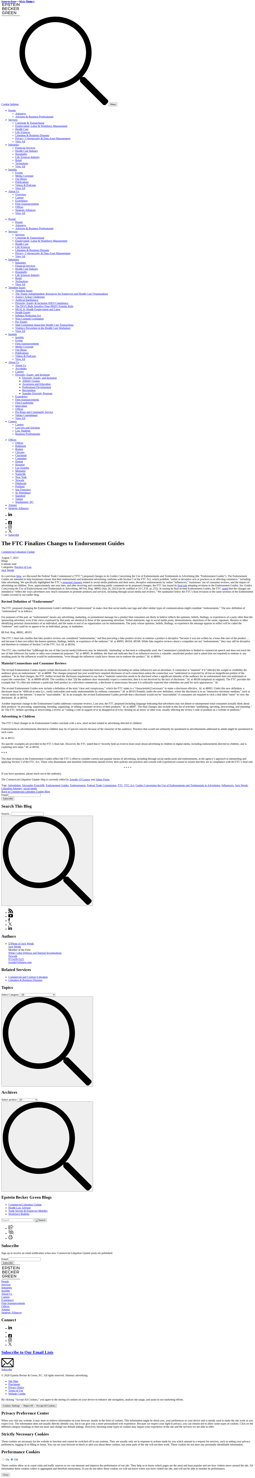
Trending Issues (17, 287)
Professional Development (36, 387)
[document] (127, 1444)
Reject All (28, 1405)
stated (225, 588)
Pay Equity (21, 321)
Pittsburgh (20, 483)
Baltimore (20, 446)
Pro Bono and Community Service (34, 412)
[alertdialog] (127, 1444)
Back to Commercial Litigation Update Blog (25, 791)
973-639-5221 (16, 959)
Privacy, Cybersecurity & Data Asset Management (42, 138)
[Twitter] (10, 531)
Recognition (29, 390)
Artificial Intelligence (26, 300)
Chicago (19, 452)
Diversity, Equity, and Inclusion (32, 374)
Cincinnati (21, 455)
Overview (20, 194)
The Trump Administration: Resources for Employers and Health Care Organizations (61, 293)
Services (13, 119)
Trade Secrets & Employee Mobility (28, 1210)
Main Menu (25, 1)
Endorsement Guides (57, 785)
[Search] (64, 104)
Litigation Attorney (11, 788)
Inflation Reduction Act (28, 315)
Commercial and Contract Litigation (28, 977)
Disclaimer (14, 1384)
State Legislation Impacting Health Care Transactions (44, 324)
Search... (6, 813)
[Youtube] (10, 519)
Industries (13, 144)
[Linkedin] (10, 515)
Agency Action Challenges (30, 296)
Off (16, 1459)
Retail (18, 160)
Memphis (20, 470)
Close (5, 1475)
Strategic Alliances (25, 210)
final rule (182, 585)
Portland (19, 486)
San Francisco (23, 489)
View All (20, 141)
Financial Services (25, 147)
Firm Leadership (24, 402)
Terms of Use (15, 1390)
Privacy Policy (16, 1387)
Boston (19, 449)
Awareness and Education (36, 384)
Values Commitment (26, 415)
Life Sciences (22, 132)
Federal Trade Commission (101, 785)
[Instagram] (10, 527)
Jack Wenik (7, 570)
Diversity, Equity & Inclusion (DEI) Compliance (41, 303)
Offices (19, 206)
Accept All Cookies (46, 1405)
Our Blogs (21, 178)
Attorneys (20, 113)
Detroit (19, 461)
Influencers (228, 785)
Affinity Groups (31, 380)
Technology (21, 163)
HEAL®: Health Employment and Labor (37, 309)
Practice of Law (23, 567)
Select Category (10, 994)
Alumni (12, 505)
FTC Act (129, 785)
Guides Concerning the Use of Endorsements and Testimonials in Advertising (177, 785)
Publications (22, 182)
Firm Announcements (27, 203)
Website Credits (17, 1393)
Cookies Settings (11, 1405)
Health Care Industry (26, 150)
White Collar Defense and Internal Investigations (35, 952)
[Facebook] (10, 523)
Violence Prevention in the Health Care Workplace (43, 328)
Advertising (14, 785)
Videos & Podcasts (25, 185)
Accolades (21, 368)
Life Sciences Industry (27, 157)
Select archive (9, 1099)
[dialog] (127, 1403)
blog (18, 576)
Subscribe (13, 534)
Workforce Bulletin (18, 1213)
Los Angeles (22, 467)
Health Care (21, 129)
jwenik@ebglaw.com (20, 962)
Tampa (19, 498)
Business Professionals (27, 433)
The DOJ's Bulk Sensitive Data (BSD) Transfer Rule (44, 306)
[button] (10, 1228)
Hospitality (21, 154)
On (7, 1459)
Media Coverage (24, 175)
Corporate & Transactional (29, 122)
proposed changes (72, 582)
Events (19, 172)
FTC (120, 785)
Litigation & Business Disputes (32, 135)
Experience (21, 200)
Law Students (22, 430)
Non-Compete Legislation (29, 318)
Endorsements (78, 785)
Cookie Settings (10, 104)
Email (4, 794)
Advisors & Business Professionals (34, 116)
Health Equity (23, 312)
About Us (13, 191)
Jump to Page (8, 1)
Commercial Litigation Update (18, 551)
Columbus (21, 458)
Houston (20, 464)
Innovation (21, 405)
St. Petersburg (23, 492)
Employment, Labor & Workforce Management (41, 126)
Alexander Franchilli (33, 785)
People (12, 110)
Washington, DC (24, 502)
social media (30, 788)
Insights (12, 169)
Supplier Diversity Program (37, 393)
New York (21, 477)
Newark (19, 480)
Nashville (20, 474)
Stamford (20, 495)
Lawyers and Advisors (27, 427)
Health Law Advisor (19, 1207)
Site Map (13, 1381)
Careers (19, 197)
